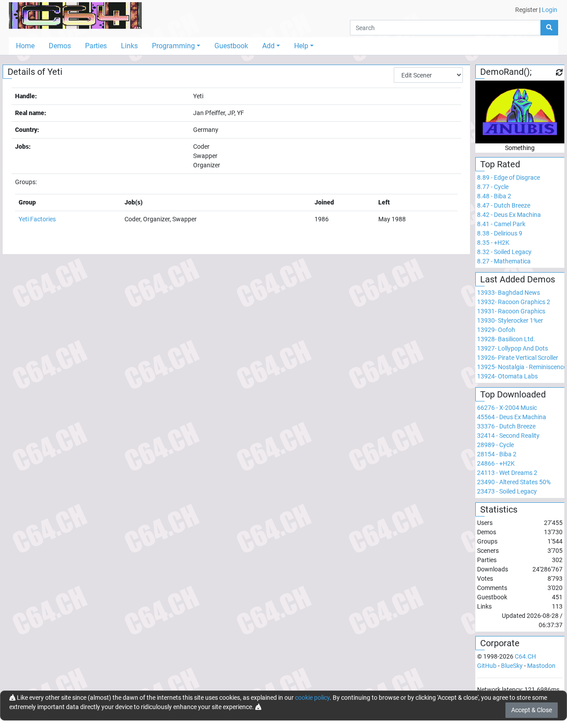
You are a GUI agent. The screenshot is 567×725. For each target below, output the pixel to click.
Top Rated (500, 164)
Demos (60, 46)
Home (25, 46)
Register (526, 9)
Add (268, 46)
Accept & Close (531, 709)
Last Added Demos (517, 279)
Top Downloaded (513, 394)
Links (129, 46)
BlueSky (512, 665)
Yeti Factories (37, 219)
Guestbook (231, 46)
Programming (173, 46)
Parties (96, 46)
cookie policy (312, 697)
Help (301, 46)
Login (549, 9)
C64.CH (525, 656)
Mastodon (541, 665)
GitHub (487, 665)
